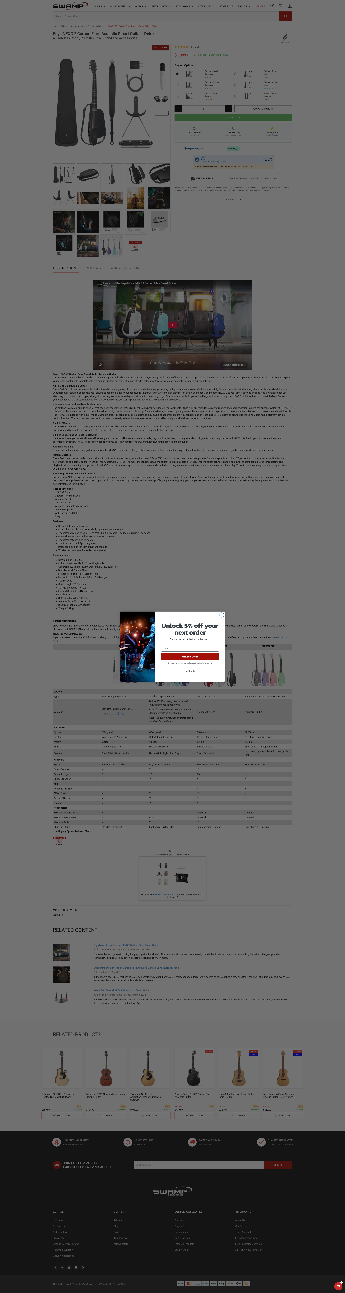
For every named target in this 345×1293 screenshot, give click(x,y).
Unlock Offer (190, 657)
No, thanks (190, 671)
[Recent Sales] (6, 1276)
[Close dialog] (221, 615)
